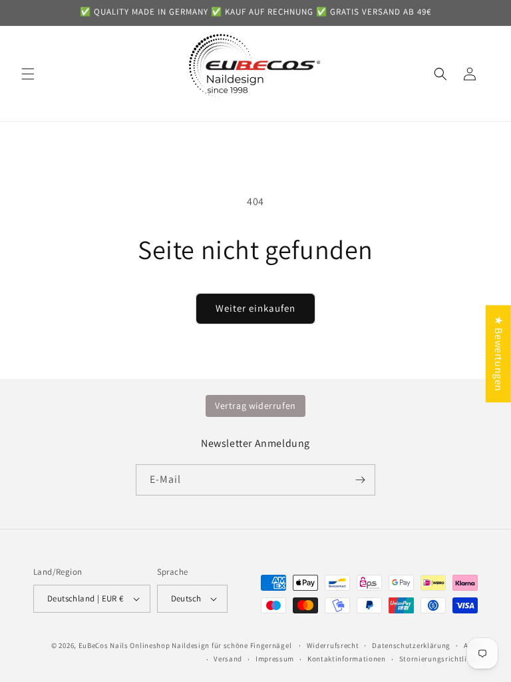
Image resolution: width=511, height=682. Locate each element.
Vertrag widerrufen (255, 406)
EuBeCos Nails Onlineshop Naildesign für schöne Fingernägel (185, 645)
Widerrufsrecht (333, 645)
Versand (228, 658)
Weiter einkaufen (255, 308)
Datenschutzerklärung (411, 645)
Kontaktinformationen (346, 658)
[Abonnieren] (360, 480)
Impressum (275, 658)
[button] (28, 74)
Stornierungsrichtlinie (438, 658)
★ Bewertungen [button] (499, 354)
